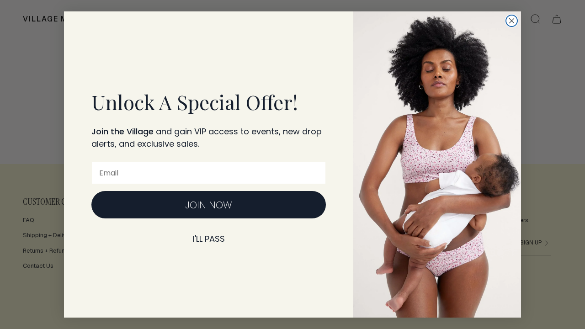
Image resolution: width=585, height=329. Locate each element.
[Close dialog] (511, 21)
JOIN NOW (208, 205)
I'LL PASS (209, 238)
